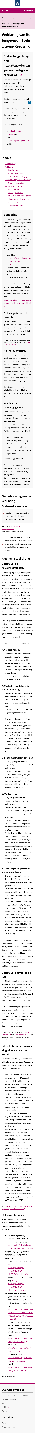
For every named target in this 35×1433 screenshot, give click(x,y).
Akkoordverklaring (15, 173)
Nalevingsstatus (14, 170)
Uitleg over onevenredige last (19, 196)
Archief (5, 1407)
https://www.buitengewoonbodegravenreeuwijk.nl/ (17, 70)
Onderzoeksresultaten (17, 183)
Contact (5, 1411)
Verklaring (9, 167)
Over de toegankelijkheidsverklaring (16, 1395)
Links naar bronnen (15, 205)
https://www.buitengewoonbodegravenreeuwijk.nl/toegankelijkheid (17, 303)
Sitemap (5, 1403)
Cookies (5, 1423)
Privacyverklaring (9, 1427)
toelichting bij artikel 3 (22, 1035)
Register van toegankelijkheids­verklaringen (17, 18)
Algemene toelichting (13, 186)
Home (4, 15)
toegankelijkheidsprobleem (18, 141)
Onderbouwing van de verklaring (18, 180)
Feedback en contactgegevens (20, 176)
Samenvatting (10, 164)
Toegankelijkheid (9, 1399)
